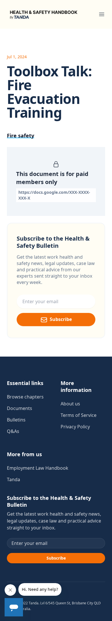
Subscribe (61, 319)
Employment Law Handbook (37, 468)
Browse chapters (25, 397)
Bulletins (16, 420)
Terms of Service (78, 415)
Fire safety (20, 135)
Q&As (13, 431)
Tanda (13, 479)
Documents (19, 408)
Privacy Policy (75, 426)
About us (70, 404)
